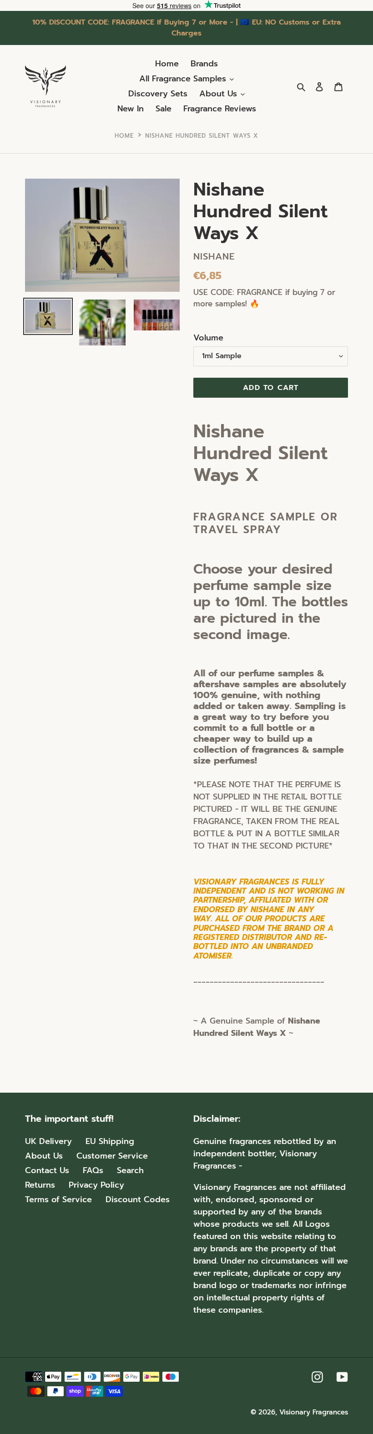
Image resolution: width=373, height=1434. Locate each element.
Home (124, 135)
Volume (208, 338)
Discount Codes (138, 1199)
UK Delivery (48, 1141)
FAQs (93, 1170)
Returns (40, 1185)
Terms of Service (58, 1199)
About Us (44, 1155)
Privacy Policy (96, 1185)
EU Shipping (110, 1141)
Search (130, 1170)
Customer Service (112, 1155)
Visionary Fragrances (313, 1412)
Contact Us (47, 1170)
